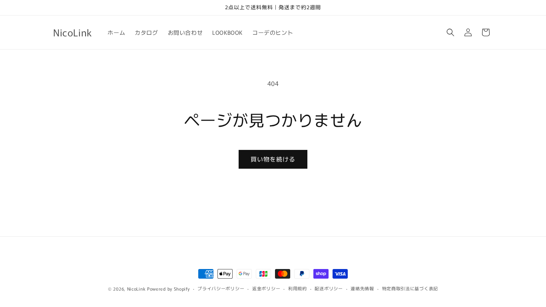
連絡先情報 (362, 288)
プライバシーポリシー (220, 288)
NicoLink (136, 288)
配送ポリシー (329, 288)
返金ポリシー (266, 288)
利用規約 (297, 288)
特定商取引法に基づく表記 (410, 288)
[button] (450, 32)
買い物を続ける (273, 159)
